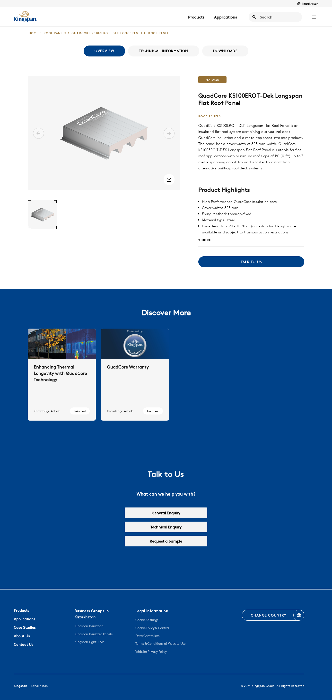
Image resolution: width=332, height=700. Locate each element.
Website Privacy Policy (150, 651)
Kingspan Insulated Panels (93, 634)
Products (196, 17)
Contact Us (23, 644)
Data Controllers (147, 636)
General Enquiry (166, 512)
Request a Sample (166, 541)
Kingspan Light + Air (89, 642)
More (206, 240)
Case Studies (25, 627)
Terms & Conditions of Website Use (160, 643)
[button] (314, 17)
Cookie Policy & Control (152, 628)
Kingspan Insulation (89, 626)
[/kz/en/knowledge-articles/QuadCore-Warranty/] (135, 375)
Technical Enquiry (166, 527)
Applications (225, 17)
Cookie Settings (146, 620)
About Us (22, 636)
